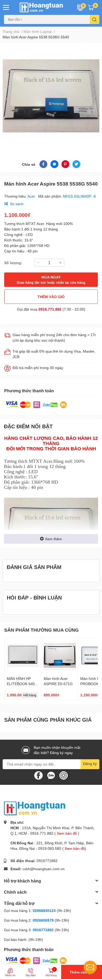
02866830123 (44, 910)
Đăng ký (90, 763)
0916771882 (47, 860)
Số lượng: (13, 262)
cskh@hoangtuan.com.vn (43, 869)
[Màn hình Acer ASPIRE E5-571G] (60, 656)
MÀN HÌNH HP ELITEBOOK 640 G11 (21, 683)
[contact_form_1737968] (90, 967)
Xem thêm (53, 539)
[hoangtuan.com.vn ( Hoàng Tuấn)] (42, 7)
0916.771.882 (49, 309)
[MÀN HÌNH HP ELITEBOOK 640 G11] (23, 656)
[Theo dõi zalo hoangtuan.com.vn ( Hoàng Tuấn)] (51, 775)
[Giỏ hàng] (91, 7)
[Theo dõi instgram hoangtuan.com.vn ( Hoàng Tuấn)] (63, 775)
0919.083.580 (49, 848)
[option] (51, 95)
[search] (94, 19)
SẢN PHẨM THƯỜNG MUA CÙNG (41, 630)
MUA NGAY (51, 279)
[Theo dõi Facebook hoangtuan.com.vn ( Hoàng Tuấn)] (38, 775)
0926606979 (43, 920)
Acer (31, 196)
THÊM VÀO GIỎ (51, 296)
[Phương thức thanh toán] (36, 404)
